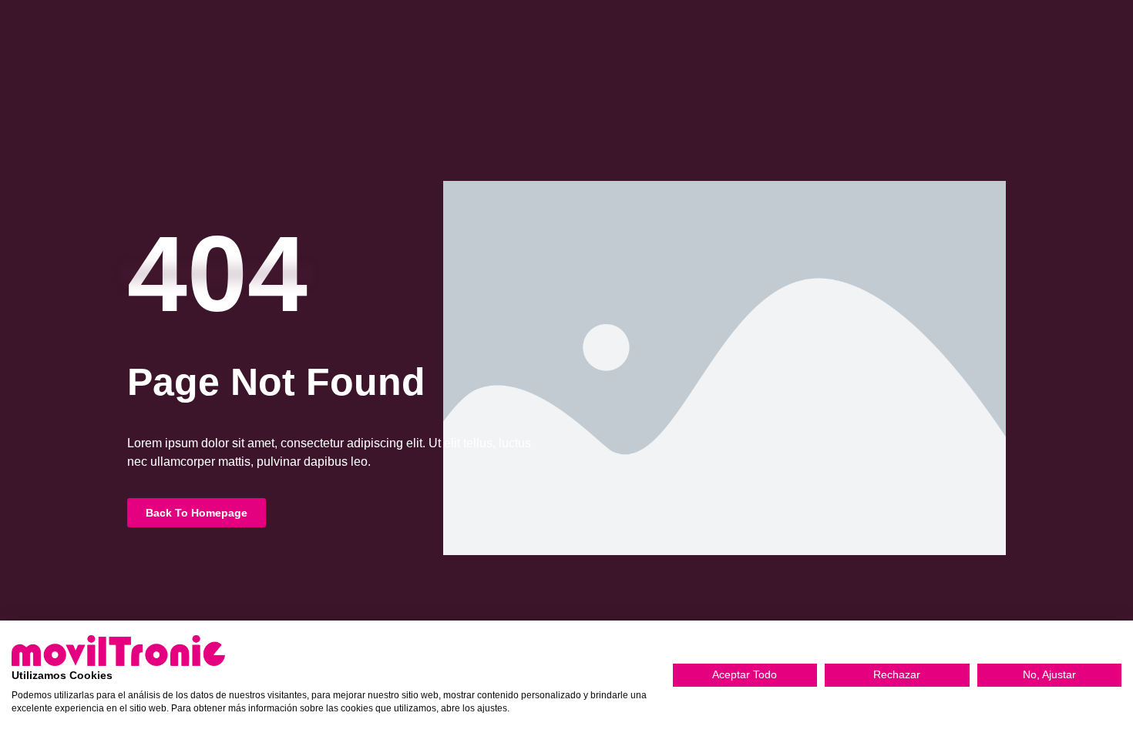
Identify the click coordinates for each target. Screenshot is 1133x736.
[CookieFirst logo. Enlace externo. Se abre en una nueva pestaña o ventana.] (118, 650)
